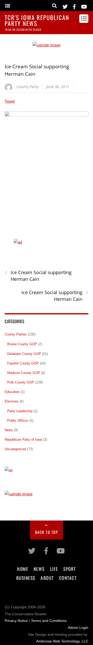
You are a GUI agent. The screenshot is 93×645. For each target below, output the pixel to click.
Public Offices (17, 420)
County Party (27, 86)
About (47, 577)
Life (54, 568)
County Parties (16, 334)
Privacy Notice (16, 621)
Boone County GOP (22, 344)
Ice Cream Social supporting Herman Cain (38, 275)
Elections (12, 401)
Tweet (10, 101)
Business (25, 577)
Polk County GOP (20, 382)
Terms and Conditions (49, 621)
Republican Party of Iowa (23, 439)
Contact (68, 577)
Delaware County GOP (24, 354)
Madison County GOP (23, 373)
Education (12, 392)
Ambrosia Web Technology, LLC (62, 641)
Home (22, 568)
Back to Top (46, 532)
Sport (69, 568)
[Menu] (8, 6)
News (9, 430)
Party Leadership (20, 411)
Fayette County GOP (23, 363)
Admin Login (78, 628)
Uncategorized (15, 449)
